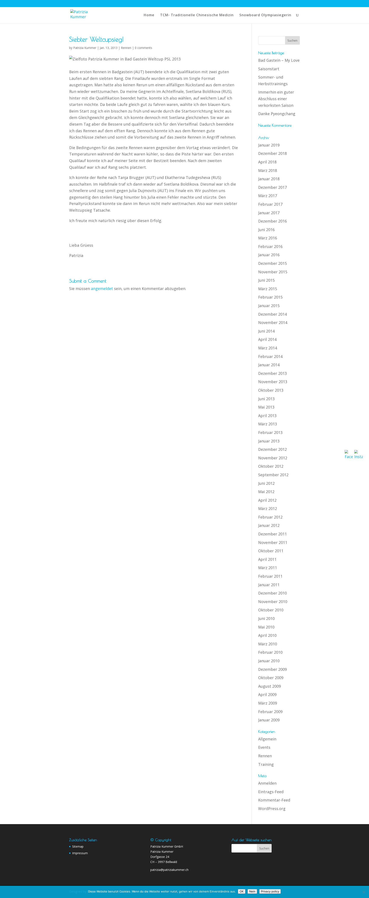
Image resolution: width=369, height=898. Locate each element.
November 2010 (272, 601)
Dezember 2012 (272, 449)
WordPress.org (272, 808)
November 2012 (272, 457)
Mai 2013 (266, 407)
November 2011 (272, 542)
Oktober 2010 (270, 609)
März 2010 (267, 643)
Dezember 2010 (272, 593)
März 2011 (267, 567)
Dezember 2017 (272, 187)
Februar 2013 (270, 432)
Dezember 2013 (272, 373)
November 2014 (272, 322)
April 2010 (267, 635)
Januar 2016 (269, 254)
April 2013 (267, 415)
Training (266, 764)
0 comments (143, 48)
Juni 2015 (266, 280)
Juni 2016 (266, 229)
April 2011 (267, 559)
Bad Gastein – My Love (279, 60)
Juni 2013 (266, 398)
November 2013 (272, 381)
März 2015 (267, 288)
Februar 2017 (270, 204)
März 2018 (267, 170)
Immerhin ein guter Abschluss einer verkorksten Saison (276, 98)
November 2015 (272, 271)
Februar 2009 (270, 711)
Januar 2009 (269, 719)
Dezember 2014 (272, 314)
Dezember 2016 (272, 221)
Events (264, 747)
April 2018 (267, 161)
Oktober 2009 (270, 677)
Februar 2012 (270, 517)
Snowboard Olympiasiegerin (265, 15)
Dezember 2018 (272, 153)
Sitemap (77, 846)
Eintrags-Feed (271, 791)
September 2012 (273, 474)
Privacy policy (270, 891)
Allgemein (267, 738)
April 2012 (267, 500)
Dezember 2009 (272, 669)
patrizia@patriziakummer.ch (169, 870)
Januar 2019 (269, 145)
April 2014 (267, 339)
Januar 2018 (269, 178)
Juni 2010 (266, 618)
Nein (252, 891)
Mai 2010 (266, 627)
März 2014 (267, 347)
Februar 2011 (270, 576)
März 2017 (267, 195)
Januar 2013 (269, 441)
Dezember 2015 (272, 263)
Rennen (126, 48)
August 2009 (269, 686)
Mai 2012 (266, 491)
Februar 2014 (270, 356)
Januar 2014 (269, 364)
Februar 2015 (270, 297)
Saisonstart (268, 68)
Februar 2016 (270, 246)
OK (242, 891)
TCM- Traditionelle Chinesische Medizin (197, 15)
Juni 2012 (266, 483)
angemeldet (102, 288)
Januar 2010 (269, 660)
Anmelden (267, 783)
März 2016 (267, 237)
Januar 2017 (269, 212)
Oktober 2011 (270, 550)
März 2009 (267, 703)
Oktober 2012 (270, 466)
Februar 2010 (270, 652)
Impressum (80, 853)
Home (149, 15)
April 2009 (267, 694)
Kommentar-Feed (274, 800)
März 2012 (267, 508)
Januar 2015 (269, 305)
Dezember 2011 (272, 533)
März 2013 (267, 423)
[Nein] (364, 892)
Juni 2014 (266, 331)
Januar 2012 (269, 525)
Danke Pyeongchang (276, 113)
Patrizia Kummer (84, 48)
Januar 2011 (269, 584)
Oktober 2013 (270, 390)
